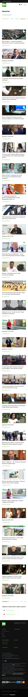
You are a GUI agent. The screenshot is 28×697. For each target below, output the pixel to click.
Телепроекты (17, 629)
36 (21, 601)
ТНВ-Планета (4, 643)
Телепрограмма (5, 640)
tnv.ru (13, 664)
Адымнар (22, 18)
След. (25, 601)
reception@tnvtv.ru (8, 658)
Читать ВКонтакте (10, 610)
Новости (4, 629)
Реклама (16, 647)
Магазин (16, 640)
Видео (3, 634)
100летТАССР (5, 18)
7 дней (12, 18)
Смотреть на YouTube (10, 614)
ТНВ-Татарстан (5, 642)
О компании (4, 647)
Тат (22, 4)
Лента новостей (5, 631)
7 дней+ (17, 18)
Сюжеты (4, 636)
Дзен (6, 660)
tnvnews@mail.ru (16, 658)
